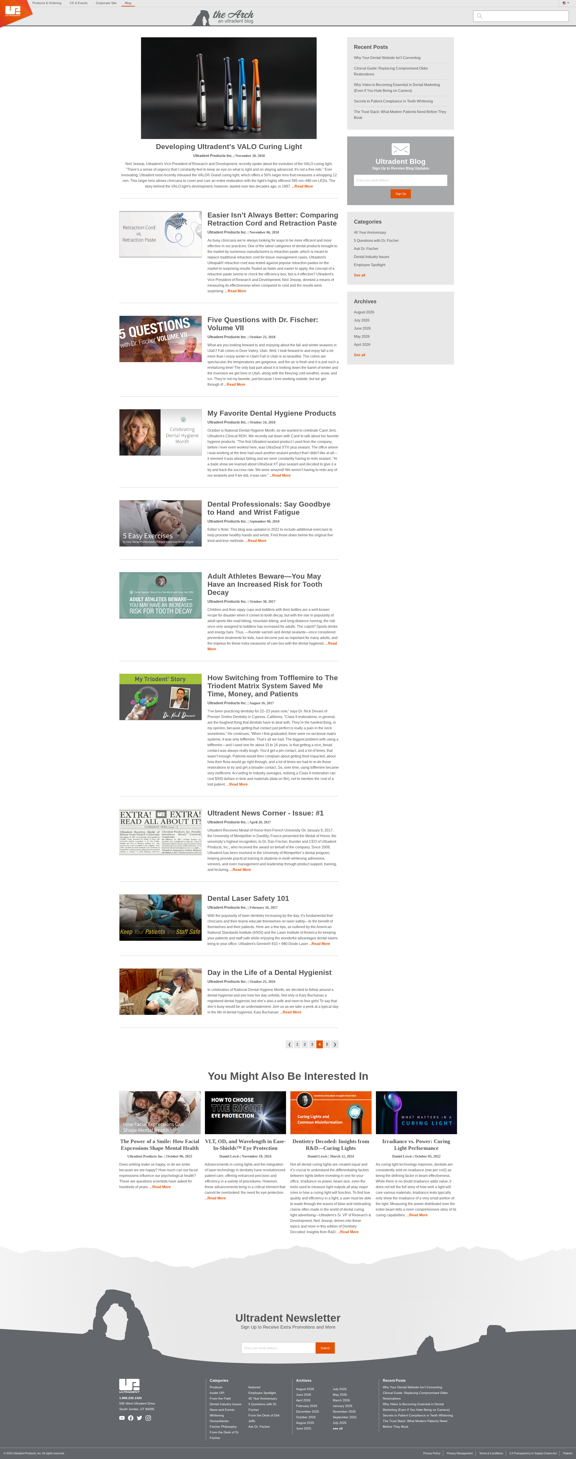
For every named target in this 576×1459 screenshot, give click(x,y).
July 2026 (361, 320)
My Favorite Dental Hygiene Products (271, 413)
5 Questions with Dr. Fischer (376, 240)
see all (338, 1428)
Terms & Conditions (491, 1453)
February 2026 (306, 1406)
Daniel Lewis (229, 1156)
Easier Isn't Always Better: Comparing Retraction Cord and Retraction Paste (272, 219)
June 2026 (362, 328)
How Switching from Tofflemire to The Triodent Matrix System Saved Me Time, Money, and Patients (272, 686)
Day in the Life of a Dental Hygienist (269, 972)
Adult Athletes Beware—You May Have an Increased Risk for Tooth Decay (264, 584)
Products (216, 1387)
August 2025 (305, 1423)
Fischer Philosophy (223, 1426)
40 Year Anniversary (370, 232)
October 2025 (306, 1417)
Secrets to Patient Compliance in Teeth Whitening (393, 101)
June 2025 (303, 1428)
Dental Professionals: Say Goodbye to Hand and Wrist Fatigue (269, 508)
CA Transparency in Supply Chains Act (533, 1453)
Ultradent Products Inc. (213, 156)
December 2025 (307, 1411)
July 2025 (339, 1423)
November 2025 (344, 1411)
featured (254, 1387)
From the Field (220, 1398)
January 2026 (342, 1406)
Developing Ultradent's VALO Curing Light (229, 147)
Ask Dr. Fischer (366, 249)
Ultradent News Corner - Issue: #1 (265, 813)
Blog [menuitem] (128, 3)
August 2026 (364, 312)
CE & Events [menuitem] (79, 3)
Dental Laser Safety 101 (248, 898)
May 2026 (362, 336)
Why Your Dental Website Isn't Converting (387, 58)
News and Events (222, 1409)
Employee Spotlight (369, 265)
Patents (567, 1453)
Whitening (217, 1415)
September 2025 (345, 1417)
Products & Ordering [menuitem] (46, 3)
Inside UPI (217, 1393)
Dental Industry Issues (371, 257)
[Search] (479, 16)
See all (359, 275)
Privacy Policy (431, 1453)
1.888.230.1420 (130, 1398)
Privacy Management (460, 1453)
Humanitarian (219, 1421)
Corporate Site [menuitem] (106, 3)
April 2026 (362, 345)
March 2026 (341, 1400)
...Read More (302, 186)
